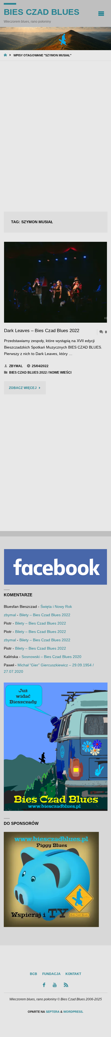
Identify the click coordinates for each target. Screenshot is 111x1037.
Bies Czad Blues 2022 (28, 372)
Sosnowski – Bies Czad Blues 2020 (51, 657)
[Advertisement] (55, 136)
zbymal (10, 615)
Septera (52, 1011)
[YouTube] (55, 985)
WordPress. (73, 1011)
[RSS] (66, 985)
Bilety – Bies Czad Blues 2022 (44, 615)
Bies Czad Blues (41, 12)
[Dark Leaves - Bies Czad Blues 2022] (55, 282)
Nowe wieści (60, 372)
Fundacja (51, 974)
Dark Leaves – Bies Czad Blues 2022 (41, 330)
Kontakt (73, 974)
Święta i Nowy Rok (56, 607)
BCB (33, 974)
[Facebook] (44, 985)
